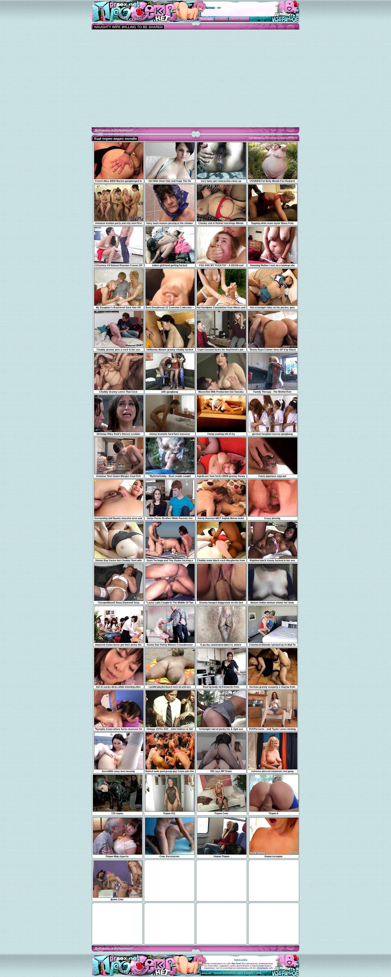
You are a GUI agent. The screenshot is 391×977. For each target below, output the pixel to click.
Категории (206, 19)
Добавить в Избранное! (114, 130)
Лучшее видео (239, 18)
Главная (221, 18)
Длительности (289, 138)
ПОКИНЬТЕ (262, 968)
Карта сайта (240, 959)
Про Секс (209, 8)
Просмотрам (272, 138)
